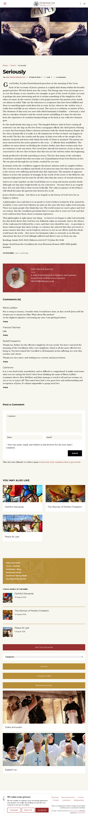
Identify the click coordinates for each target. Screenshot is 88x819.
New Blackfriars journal (16, 579)
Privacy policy (73, 811)
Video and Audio (13, 563)
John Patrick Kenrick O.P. (16, 77)
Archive (44, 666)
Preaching (54, 797)
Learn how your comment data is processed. (60, 462)
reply (5, 321)
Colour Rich (81, 813)
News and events (68, 797)
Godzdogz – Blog (13, 569)
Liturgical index (44, 676)
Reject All (28, 810)
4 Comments (61, 77)
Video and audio (13, 727)
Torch (13, 65)
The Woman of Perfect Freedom (65, 507)
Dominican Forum (13, 572)
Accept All (42, 810)
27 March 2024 (35, 77)
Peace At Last (12, 536)
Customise (14, 810)
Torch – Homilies (13, 566)
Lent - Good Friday (21, 253)
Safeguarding (79, 800)
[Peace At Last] (22, 529)
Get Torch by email (44, 647)
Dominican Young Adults (16, 576)
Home (5, 65)
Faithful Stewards (14, 507)
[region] (28, 804)
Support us (11, 769)
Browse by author (44, 685)
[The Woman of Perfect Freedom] (65, 500)
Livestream (66, 800)
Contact (81, 797)
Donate (56, 800)
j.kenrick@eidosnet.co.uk (42, 281)
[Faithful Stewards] (22, 500)
